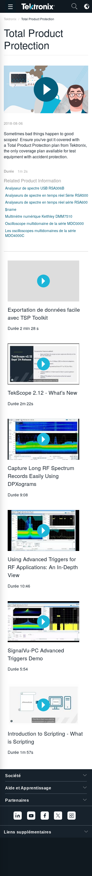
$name (10, 209)
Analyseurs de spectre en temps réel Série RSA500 (46, 195)
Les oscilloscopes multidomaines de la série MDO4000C (40, 233)
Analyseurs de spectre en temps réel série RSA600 (46, 202)
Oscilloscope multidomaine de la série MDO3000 (44, 223)
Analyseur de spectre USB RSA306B (34, 188)
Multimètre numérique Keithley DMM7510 (38, 216)
